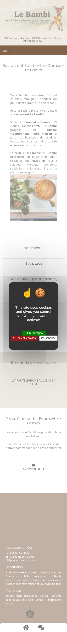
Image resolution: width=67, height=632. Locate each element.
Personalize (48, 338)
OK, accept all (35, 333)
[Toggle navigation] (5, 50)
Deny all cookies (25, 338)
